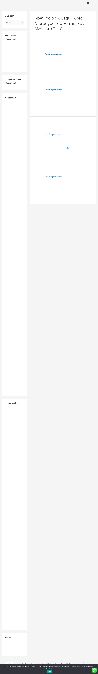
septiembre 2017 (11, 296)
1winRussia (8, 421)
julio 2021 (8, 238)
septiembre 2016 (11, 331)
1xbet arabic (9, 425)
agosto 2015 (9, 373)
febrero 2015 (9, 389)
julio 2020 (8, 241)
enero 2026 (9, 122)
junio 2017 (8, 302)
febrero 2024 (9, 157)
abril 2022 (8, 222)
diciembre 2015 (10, 360)
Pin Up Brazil (9, 582)
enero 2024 (9, 161)
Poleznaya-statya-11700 (13, 68)
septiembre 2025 (11, 135)
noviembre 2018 (10, 254)
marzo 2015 (9, 385)
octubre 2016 (9, 328)
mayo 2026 (9, 109)
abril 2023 (8, 183)
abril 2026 (8, 113)
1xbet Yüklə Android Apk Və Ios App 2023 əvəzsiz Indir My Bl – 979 (14, 487)
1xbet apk (77, 34)
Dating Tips (9, 512)
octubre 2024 (9, 151)
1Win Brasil (8, 415)
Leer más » (38, 74)
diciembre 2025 (10, 125)
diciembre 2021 (10, 228)
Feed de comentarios (12, 649)
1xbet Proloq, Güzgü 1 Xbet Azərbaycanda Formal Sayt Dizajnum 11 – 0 (14, 473)
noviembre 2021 (10, 231)
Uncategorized (10, 599)
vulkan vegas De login (12, 602)
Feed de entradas (11, 646)
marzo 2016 (9, 350)
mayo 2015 (8, 382)
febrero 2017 (9, 315)
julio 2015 (8, 376)
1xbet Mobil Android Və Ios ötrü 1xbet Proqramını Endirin (56, 169)
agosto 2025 (9, 138)
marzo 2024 (9, 154)
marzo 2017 (9, 312)
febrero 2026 (9, 119)
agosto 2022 (9, 209)
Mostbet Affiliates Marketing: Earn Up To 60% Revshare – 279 (14, 537)
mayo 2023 (9, 180)
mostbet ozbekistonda (13, 549)
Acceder (8, 643)
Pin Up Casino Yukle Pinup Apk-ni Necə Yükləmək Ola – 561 (14, 587)
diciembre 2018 (10, 251)
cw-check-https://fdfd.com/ (11, 49)
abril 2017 (8, 308)
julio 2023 (8, 173)
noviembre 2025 (10, 129)
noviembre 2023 (10, 164)
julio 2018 (8, 267)
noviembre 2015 (10, 363)
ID (5, 516)
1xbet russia (9, 478)
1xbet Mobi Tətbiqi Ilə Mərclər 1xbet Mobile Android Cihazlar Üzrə (59, 46)
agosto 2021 (9, 234)
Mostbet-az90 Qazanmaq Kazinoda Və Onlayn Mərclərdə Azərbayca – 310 (14, 559)
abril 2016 (8, 347)
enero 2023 (9, 193)
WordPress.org (10, 652)
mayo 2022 (8, 218)
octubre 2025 (9, 132)
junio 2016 (8, 340)
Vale (49, 671)
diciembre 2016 (10, 321)
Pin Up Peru (9, 593)
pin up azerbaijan (11, 579)
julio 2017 (8, 299)
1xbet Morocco (10, 467)
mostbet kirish (10, 546)
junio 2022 (8, 215)
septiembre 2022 (11, 206)
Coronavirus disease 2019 (14, 44)
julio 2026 (8, 103)
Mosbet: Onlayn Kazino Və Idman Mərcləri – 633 (14, 525)
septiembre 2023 (11, 167)
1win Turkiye (9, 418)
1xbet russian (9, 481)
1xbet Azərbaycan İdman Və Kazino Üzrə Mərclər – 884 (13, 430)
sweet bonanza (10, 596)
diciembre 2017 (10, 289)
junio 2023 (8, 177)
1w (5, 412)
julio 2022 (8, 212)
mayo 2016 (8, 344)
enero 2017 (8, 318)
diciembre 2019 (10, 244)
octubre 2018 (9, 257)
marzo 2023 (9, 186)
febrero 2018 (9, 283)
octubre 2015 (9, 366)
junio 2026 (8, 106)
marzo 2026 (9, 116)
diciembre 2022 (10, 196)
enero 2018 (8, 286)
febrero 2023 (9, 190)
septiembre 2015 (11, 369)
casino (7, 509)
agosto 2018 (9, 263)
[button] (88, 3)
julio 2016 (8, 337)
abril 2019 (8, 247)
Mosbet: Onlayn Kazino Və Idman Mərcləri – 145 (14, 520)
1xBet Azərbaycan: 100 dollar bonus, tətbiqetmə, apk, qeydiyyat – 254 (14, 437)
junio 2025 (8, 145)
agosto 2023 (9, 170)
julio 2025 (8, 141)
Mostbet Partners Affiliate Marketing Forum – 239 (14, 553)
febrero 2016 (9, 353)
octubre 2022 (9, 202)
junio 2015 (8, 379)
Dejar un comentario (41, 52)
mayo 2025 (9, 148)
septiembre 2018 (11, 260)
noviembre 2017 (10, 292)
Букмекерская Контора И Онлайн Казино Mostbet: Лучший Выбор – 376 (13, 624)
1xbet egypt (9, 450)
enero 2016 (8, 357)
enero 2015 (8, 392)
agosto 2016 (9, 334)
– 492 (7, 409)
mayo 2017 (8, 305)
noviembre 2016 (10, 324)
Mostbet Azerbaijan (12, 542)
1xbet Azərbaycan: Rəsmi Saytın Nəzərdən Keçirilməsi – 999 (14, 445)
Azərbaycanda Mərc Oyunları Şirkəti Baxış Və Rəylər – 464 (13, 494)
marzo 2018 (9, 279)
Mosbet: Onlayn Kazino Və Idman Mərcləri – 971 (14, 531)
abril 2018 (8, 276)
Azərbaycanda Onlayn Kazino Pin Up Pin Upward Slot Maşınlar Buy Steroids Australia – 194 (14, 503)
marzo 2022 (9, 225)
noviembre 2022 (10, 199)
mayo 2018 (8, 273)
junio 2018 (8, 270)
